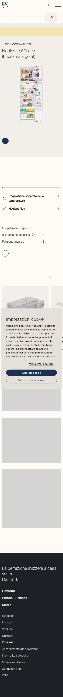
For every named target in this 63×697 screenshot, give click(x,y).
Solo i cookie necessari (31, 380)
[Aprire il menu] (58, 5)
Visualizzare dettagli (41, 364)
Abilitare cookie (31, 372)
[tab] (2, 184)
